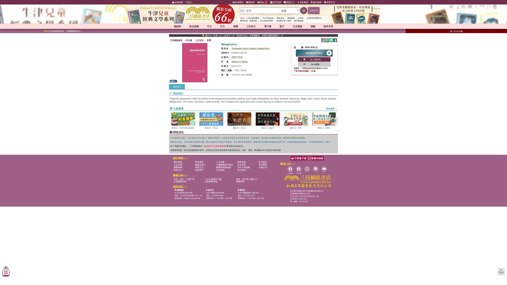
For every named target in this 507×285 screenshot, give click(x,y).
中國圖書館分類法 (224, 164)
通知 (263, 2)
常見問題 (241, 164)
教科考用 (328, 26)
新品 (194, 26)
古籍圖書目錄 (180, 181)
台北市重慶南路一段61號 (248, 192)
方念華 (300, 18)
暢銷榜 (177, 26)
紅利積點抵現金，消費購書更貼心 (62, 30)
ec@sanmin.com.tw (192, 198)
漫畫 (313, 26)
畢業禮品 (240, 181)
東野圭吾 (280, 18)
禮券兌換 (241, 161)
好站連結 (241, 169)
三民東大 (251, 26)
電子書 (267, 26)
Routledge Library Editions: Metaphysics (250, 48)
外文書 (189, 40)
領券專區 (304, 2)
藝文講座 (317, 2)
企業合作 (263, 167)
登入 (190, 2)
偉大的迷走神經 (266, 20)
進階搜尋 (313, 10)
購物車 (251, 2)
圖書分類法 (200, 164)
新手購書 (263, 164)
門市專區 (199, 161)
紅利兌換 (277, 2)
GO (303, 10)
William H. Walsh (240, 61)
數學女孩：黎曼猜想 (248, 20)
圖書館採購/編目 (223, 167)
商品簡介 (177, 86)
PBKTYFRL (237, 57)
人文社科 (199, 40)
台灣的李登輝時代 (314, 18)
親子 (282, 26)
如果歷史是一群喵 (283, 20)
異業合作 (178, 169)
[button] (336, 120)
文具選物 (297, 26)
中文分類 (178, 164)
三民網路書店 (176, 40)
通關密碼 (178, 167)
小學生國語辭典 (252, 18)
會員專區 (239, 2)
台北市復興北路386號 (184, 192)
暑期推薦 (291, 18)
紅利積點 (263, 161)
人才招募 (220, 161)
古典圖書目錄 (211, 181)
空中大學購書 (243, 167)
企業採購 (178, 2)
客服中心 (290, 2)
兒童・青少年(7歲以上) (246, 178)
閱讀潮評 (199, 169)
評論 (326, 40)
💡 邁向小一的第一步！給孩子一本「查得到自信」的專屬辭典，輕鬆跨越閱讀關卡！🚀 (230, 35)
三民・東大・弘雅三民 (184, 178)
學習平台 (331, 2)
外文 (222, 26)
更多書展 (330, 108)
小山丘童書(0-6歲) (213, 178)
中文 (209, 26)
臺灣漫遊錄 (298, 20)
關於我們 (178, 161)
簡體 (235, 26)
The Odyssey (268, 18)
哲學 (209, 40)
